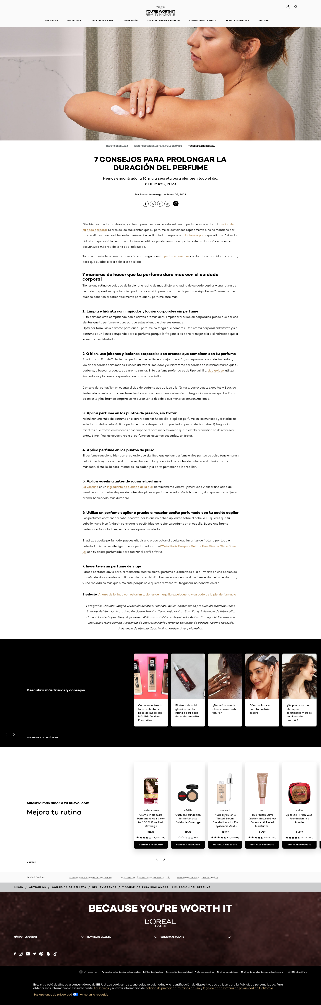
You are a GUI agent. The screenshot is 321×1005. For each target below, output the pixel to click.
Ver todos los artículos (42, 737)
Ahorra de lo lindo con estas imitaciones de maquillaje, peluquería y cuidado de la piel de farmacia (167, 594)
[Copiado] (160, 204)
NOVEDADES (51, 20)
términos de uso (189, 988)
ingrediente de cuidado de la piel (130, 487)
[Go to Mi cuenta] (288, 7)
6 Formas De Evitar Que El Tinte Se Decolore (197, 877)
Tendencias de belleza (201, 146)
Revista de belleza (117, 146)
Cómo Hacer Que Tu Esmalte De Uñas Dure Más (90, 877)
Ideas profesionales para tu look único (158, 146)
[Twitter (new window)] (34, 953)
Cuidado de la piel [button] (102, 20)
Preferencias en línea (204, 972)
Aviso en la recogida (94, 994)
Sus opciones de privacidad (53, 994)
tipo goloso (216, 370)
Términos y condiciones (227, 972)
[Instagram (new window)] (21, 954)
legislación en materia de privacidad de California (238, 988)
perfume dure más (176, 256)
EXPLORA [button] (264, 20)
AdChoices (101, 988)
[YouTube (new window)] (28, 953)
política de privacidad (160, 988)
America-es (90, 971)
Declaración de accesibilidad (179, 972)
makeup (31, 862)
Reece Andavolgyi (151, 194)
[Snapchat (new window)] (48, 954)
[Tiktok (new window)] (55, 954)
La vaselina (90, 487)
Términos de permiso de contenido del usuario (262, 972)
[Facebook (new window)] (15, 953)
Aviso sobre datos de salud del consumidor (121, 972)
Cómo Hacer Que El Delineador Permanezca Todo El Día (145, 877)
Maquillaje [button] (74, 20)
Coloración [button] (130, 20)
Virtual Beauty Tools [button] (202, 20)
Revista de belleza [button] (237, 20)
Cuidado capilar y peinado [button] (163, 20)
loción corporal (195, 235)
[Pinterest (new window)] (41, 954)
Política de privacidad (153, 972)
